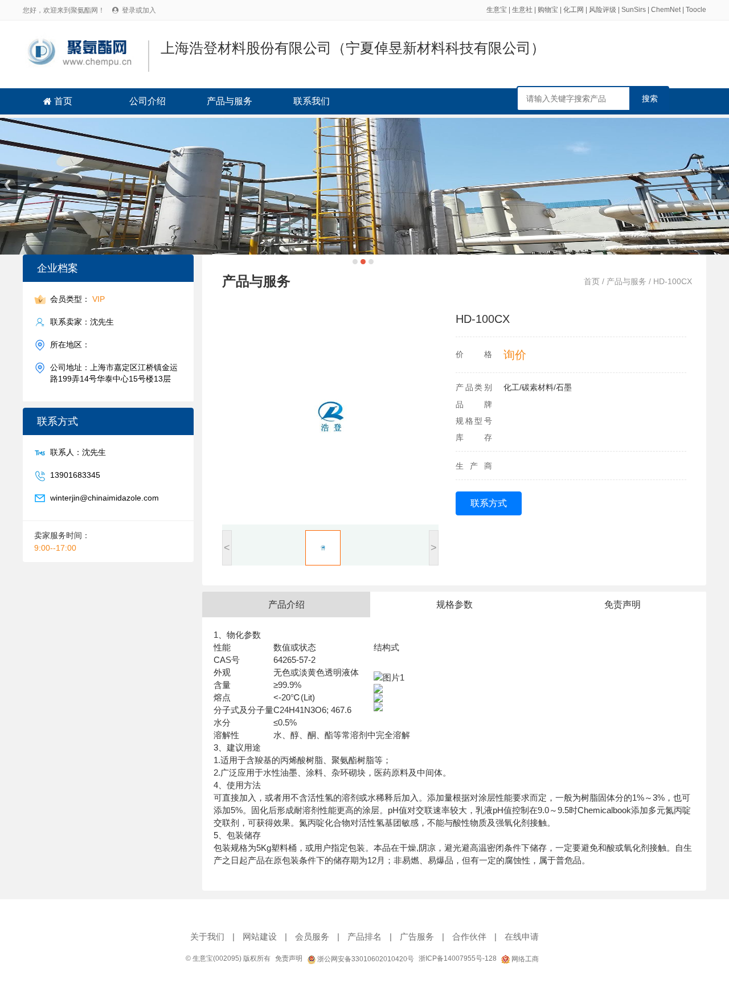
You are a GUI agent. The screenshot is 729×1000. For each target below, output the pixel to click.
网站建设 (260, 936)
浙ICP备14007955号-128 (458, 958)
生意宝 (496, 10)
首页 (63, 101)
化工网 (573, 10)
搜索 (650, 98)
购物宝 (548, 10)
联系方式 (488, 503)
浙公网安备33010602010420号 (365, 959)
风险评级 (602, 10)
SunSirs (633, 10)
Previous (9, 184)
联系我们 (311, 101)
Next (720, 184)
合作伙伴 (469, 936)
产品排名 (364, 936)
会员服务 (312, 936)
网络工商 (524, 959)
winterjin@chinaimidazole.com (104, 497)
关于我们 (207, 936)
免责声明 (288, 958)
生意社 (522, 10)
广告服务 (417, 936)
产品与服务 (229, 101)
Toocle (696, 10)
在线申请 (522, 936)
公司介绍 (147, 101)
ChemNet (666, 10)
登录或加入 (139, 10)
